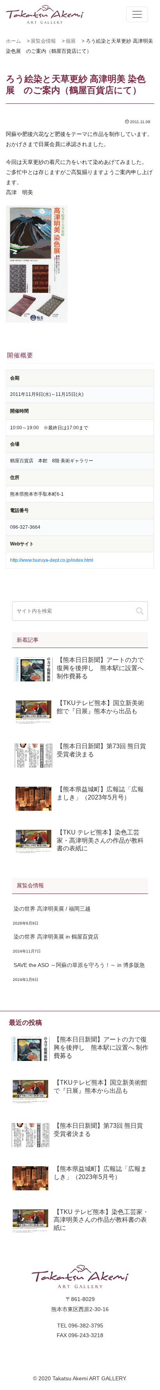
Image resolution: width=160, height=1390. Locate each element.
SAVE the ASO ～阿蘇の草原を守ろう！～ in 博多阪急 (79, 965)
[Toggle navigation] (137, 14)
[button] (140, 611)
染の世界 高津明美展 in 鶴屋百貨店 (56, 937)
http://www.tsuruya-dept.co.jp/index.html (51, 560)
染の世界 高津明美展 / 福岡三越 (52, 909)
